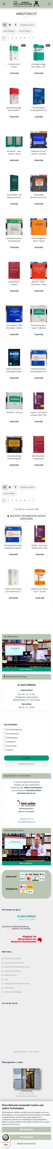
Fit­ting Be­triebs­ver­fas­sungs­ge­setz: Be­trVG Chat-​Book (38, 370)
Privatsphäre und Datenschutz (17, 984)
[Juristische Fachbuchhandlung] (26, 4)
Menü (4, 4)
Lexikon (10, 750)
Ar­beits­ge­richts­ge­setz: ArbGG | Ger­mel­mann (38, 65)
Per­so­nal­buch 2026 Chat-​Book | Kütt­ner (14, 326)
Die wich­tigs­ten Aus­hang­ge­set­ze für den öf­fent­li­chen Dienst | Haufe (39, 109)
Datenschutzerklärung (10, 1124)
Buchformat (10, 724)
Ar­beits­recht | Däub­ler (14, 283)
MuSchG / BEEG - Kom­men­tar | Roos (38, 283)
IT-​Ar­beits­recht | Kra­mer (14, 65)
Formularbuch (13, 734)
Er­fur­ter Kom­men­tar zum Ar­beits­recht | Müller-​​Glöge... (13, 590)
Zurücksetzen (26, 764)
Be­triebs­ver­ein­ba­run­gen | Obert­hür (38, 326)
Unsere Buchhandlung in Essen (17, 967)
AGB (6, 979)
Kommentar (12, 746)
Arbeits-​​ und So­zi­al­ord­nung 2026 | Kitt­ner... (40, 546)
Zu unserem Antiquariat (14, 963)
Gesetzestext (12, 738)
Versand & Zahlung (12, 971)
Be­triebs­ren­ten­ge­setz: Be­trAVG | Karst (14, 109)
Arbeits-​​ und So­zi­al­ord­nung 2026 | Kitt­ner (39, 413)
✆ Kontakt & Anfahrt (13, 958)
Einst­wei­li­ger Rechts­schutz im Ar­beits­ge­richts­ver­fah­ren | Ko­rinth (38, 196)
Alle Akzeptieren (26, 1129)
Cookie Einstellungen (13, 992)
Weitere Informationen (26, 1144)
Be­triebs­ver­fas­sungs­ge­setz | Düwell (38, 457)
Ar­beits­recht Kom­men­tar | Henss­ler (38, 152)
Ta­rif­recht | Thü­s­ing (14, 412)
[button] (4, 25)
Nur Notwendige (26, 1137)
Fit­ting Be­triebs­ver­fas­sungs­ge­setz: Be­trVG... (13, 546)
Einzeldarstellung (14, 729)
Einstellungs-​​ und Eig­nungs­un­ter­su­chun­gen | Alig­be (14, 196)
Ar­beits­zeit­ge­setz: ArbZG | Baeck (39, 239)
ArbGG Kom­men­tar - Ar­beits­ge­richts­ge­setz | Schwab (14, 370)
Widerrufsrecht (11, 975)
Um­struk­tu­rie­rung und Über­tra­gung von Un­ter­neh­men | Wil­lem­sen (14, 457)
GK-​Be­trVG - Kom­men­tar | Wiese (14, 152)
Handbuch (11, 742)
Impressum (9, 988)
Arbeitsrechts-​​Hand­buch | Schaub (39, 590)
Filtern (26, 758)
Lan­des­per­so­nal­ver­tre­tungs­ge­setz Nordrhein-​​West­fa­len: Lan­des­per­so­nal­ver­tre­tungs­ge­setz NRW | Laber (14, 239)
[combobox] (27, 25)
